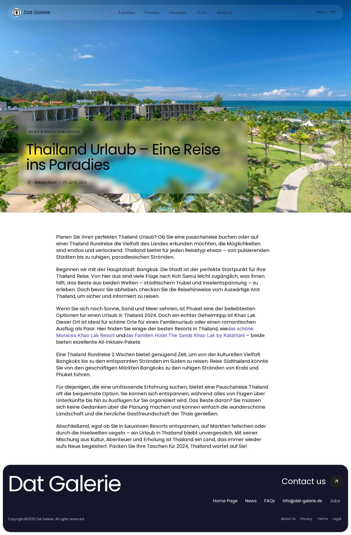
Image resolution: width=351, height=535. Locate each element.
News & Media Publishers (54, 132)
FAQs (269, 501)
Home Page (225, 501)
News (251, 501)
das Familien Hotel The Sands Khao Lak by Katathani (185, 335)
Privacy (306, 518)
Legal (337, 518)
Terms (322, 518)
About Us (288, 518)
